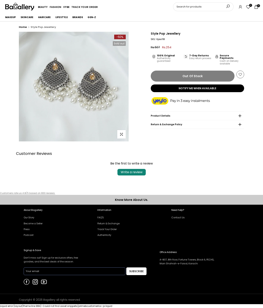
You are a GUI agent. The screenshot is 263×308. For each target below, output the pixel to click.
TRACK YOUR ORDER (84, 7)
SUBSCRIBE (136, 271)
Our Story (29, 217)
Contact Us (178, 217)
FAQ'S (100, 217)
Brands (77, 17)
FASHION (55, 7)
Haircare (44, 17)
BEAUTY (43, 7)
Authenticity (104, 235)
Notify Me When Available (197, 88)
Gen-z (92, 17)
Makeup (10, 17)
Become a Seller (33, 223)
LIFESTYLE (61, 17)
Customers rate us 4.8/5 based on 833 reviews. (27, 193)
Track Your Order (107, 229)
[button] (184, 101)
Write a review (131, 172)
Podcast (29, 235)
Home (23, 27)
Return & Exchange (108, 223)
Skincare (27, 17)
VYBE (66, 7)
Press (27, 229)
